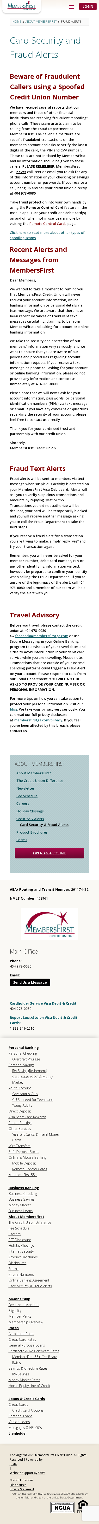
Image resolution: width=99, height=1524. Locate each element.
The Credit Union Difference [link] (39, 780)
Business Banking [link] (24, 1187)
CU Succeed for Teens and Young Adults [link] (32, 1102)
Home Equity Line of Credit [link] (29, 1385)
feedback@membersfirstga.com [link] (41, 636)
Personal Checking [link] (23, 1053)
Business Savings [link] (22, 1199)
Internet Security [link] (21, 1251)
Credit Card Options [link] (27, 1410)
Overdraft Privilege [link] (26, 1059)
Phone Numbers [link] (21, 1274)
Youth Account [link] (20, 1088)
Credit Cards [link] (18, 1404)
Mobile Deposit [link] (24, 1163)
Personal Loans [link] (20, 1416)
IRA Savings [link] (20, 1374)
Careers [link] (22, 803)
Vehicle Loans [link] (19, 1421)
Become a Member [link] (24, 1304)
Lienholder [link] (18, 1433)
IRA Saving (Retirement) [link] (29, 1070)
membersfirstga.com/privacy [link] (38, 720)
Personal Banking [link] (24, 1047)
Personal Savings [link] (21, 1065)
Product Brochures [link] (32, 832)
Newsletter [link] (25, 788)
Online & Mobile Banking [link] (27, 1157)
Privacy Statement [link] (22, 1489)
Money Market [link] (20, 1205)
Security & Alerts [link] (30, 819)
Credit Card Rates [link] (22, 1339)
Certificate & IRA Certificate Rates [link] (34, 1351)
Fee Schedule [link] (26, 796)
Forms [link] (21, 839)
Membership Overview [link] (26, 1322)
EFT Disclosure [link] (20, 1239)
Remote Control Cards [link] (47, 223)
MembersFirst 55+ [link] (23, 1174)
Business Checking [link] (23, 1193)
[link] (21, 5)
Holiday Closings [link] (30, 811)
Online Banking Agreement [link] (29, 1280)
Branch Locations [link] (22, 1480)
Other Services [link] (20, 1128)
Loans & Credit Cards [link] (27, 1398)
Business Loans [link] (21, 1211)
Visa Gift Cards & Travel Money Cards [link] (35, 1137)
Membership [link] (19, 1299)
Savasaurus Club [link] (25, 1094)
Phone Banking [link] (20, 1122)
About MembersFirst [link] (33, 773)
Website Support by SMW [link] (27, 1473)
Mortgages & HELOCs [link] (25, 1427)
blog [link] (13, 709)
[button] (71, 7)
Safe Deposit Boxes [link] (24, 1151)
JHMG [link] (13, 1464)
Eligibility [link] (15, 1310)
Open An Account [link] (49, 853)
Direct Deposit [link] (20, 1111)
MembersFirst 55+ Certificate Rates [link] (34, 1359)
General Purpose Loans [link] (27, 1345)
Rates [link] (14, 1328)
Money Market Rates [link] (24, 1380)
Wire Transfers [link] (20, 1146)
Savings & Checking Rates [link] (28, 1368)
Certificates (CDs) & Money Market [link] (32, 1079)
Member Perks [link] (20, 1316)
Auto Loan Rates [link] (21, 1333)
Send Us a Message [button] (30, 982)
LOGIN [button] (88, 6)
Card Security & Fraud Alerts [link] (44, 824)
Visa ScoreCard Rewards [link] (27, 1117)
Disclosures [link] (17, 1263)
